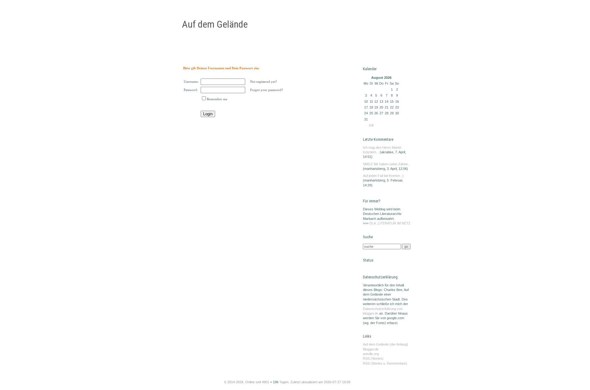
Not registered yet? (263, 81)
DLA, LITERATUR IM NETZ (390, 223)
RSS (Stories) (373, 358)
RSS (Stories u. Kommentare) (385, 363)
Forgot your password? (266, 90)
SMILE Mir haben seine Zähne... (387, 164)
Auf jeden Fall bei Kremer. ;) (383, 176)
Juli (370, 125)
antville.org (371, 354)
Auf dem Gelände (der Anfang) (385, 344)
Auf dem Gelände (215, 24)
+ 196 (274, 382)
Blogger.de (371, 349)
